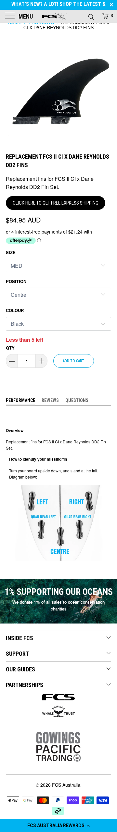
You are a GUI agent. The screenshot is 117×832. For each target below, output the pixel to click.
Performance (20, 400)
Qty (10, 348)
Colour (15, 310)
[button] (58, 825)
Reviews (50, 400)
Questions (76, 400)
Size (11, 252)
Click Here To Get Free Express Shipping (55, 203)
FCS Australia (66, 785)
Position (16, 281)
